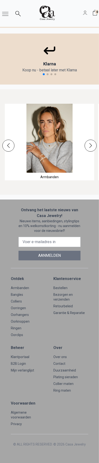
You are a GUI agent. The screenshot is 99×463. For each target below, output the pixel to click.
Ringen (16, 328)
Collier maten (63, 384)
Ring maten (62, 390)
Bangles (17, 295)
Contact (59, 364)
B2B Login (18, 364)
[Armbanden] (49, 138)
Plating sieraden (65, 377)
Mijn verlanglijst (22, 370)
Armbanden (20, 288)
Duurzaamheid (64, 370)
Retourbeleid (63, 306)
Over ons (60, 357)
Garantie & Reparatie (69, 313)
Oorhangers (20, 315)
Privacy (16, 424)
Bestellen (60, 288)
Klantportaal (20, 357)
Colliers (16, 301)
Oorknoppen (20, 321)
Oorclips (17, 335)
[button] (8, 146)
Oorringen (18, 308)
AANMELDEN (49, 255)
